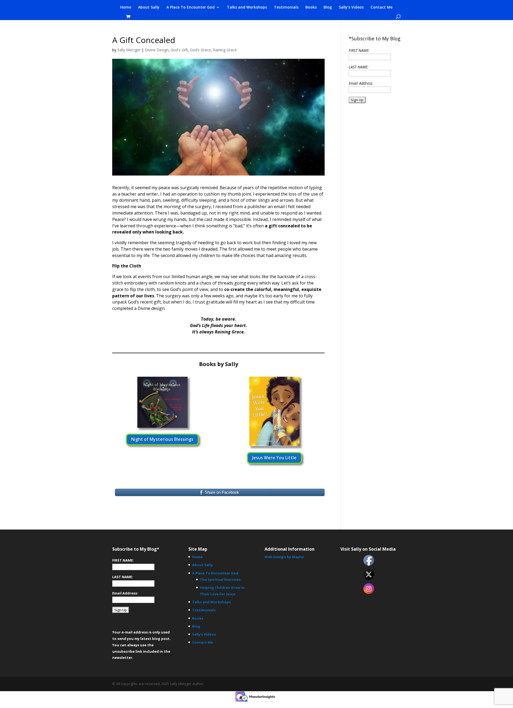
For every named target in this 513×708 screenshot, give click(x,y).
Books (311, 7)
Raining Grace (225, 49)
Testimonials (286, 7)
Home (125, 7)
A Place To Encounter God (190, 7)
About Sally (149, 7)
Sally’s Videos (351, 7)
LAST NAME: (358, 66)
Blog (328, 7)
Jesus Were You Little (274, 458)
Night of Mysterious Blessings (162, 439)
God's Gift (179, 49)
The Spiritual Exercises (220, 579)
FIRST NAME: (359, 50)
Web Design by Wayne (284, 556)
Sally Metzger (129, 49)
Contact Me (381, 7)
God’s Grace (200, 49)
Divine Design (157, 49)
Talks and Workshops (247, 7)
